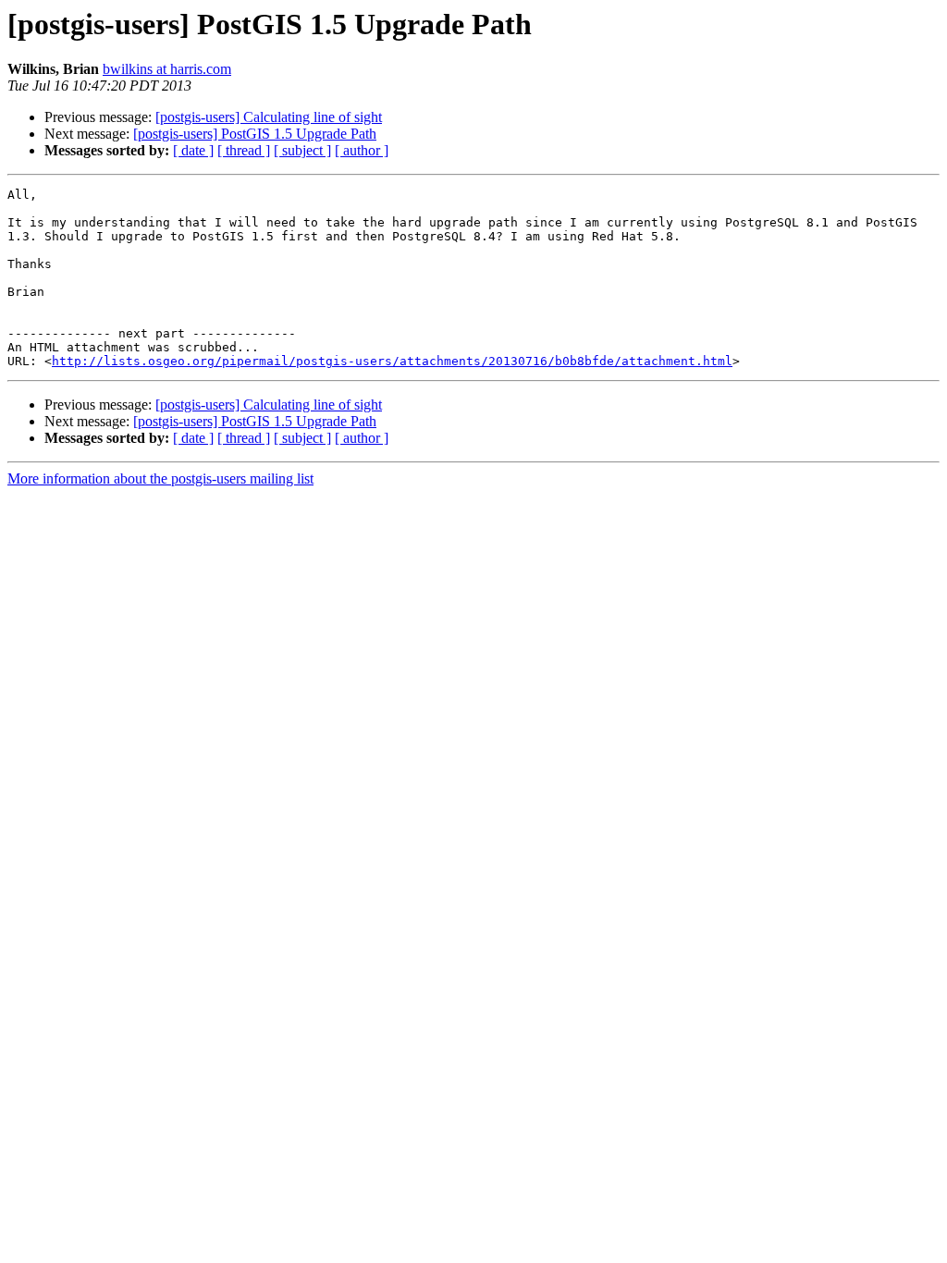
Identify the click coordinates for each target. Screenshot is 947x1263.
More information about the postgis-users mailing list (160, 478)
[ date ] (193, 150)
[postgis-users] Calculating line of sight (268, 117)
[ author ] (361, 150)
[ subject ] (302, 150)
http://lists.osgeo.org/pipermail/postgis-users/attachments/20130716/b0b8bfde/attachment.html (392, 361)
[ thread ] (243, 150)
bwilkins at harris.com (167, 69)
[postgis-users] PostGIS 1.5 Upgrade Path (254, 133)
